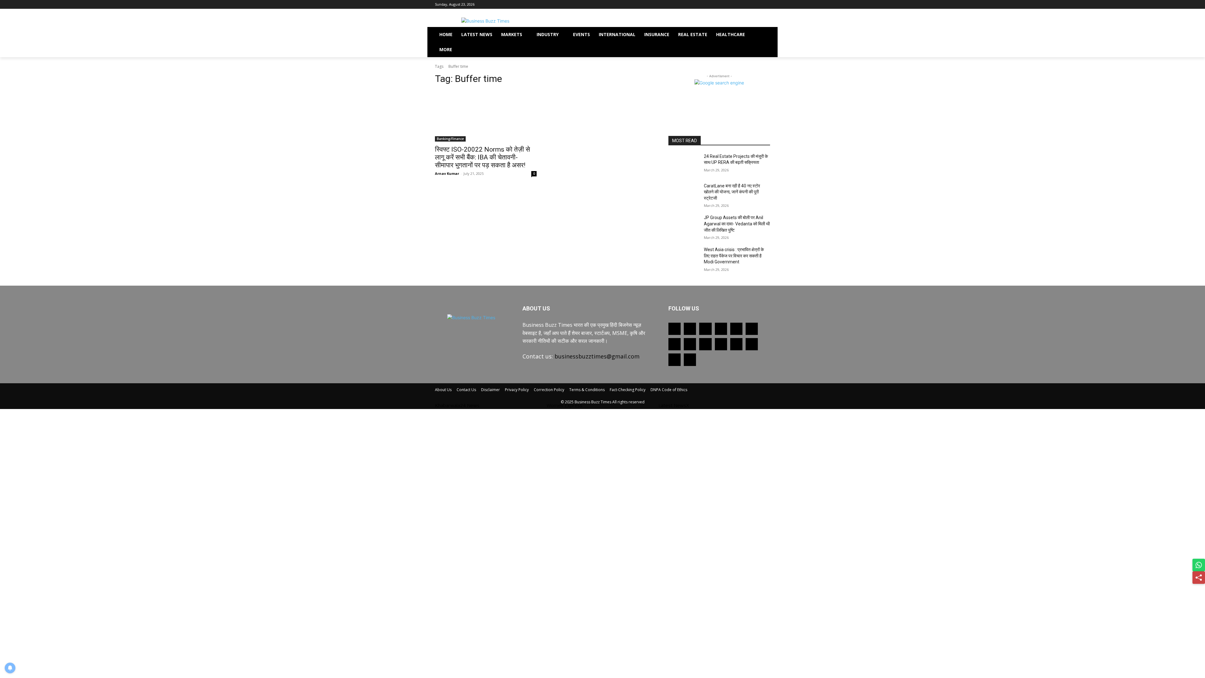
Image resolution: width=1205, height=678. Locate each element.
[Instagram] (749, 4)
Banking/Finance (450, 139)
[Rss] (714, 4)
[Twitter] (740, 4)
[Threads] (690, 359)
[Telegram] (690, 344)
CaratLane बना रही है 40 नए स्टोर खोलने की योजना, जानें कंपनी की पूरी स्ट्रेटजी (732, 192)
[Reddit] (752, 329)
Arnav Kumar (447, 173)
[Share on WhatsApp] (1198, 565)
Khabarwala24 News (457, 405)
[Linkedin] (721, 329)
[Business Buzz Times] (485, 21)
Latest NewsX (673, 405)
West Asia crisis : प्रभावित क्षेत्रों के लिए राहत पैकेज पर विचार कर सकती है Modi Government (734, 255)
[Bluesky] (752, 344)
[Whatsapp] (722, 4)
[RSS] (674, 344)
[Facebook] (731, 4)
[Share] (1198, 577)
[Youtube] (766, 4)
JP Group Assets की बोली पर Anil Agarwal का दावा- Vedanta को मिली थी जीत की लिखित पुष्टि (737, 223)
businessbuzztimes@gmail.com (597, 356)
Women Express (564, 405)
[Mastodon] (674, 359)
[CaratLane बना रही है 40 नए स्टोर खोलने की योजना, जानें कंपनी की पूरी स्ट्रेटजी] (683, 193)
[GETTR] (690, 329)
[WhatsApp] (721, 344)
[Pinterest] (757, 4)
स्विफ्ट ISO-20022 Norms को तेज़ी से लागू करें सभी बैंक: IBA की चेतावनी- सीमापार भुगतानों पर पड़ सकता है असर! (482, 157)
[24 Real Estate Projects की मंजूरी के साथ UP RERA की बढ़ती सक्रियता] (683, 164)
